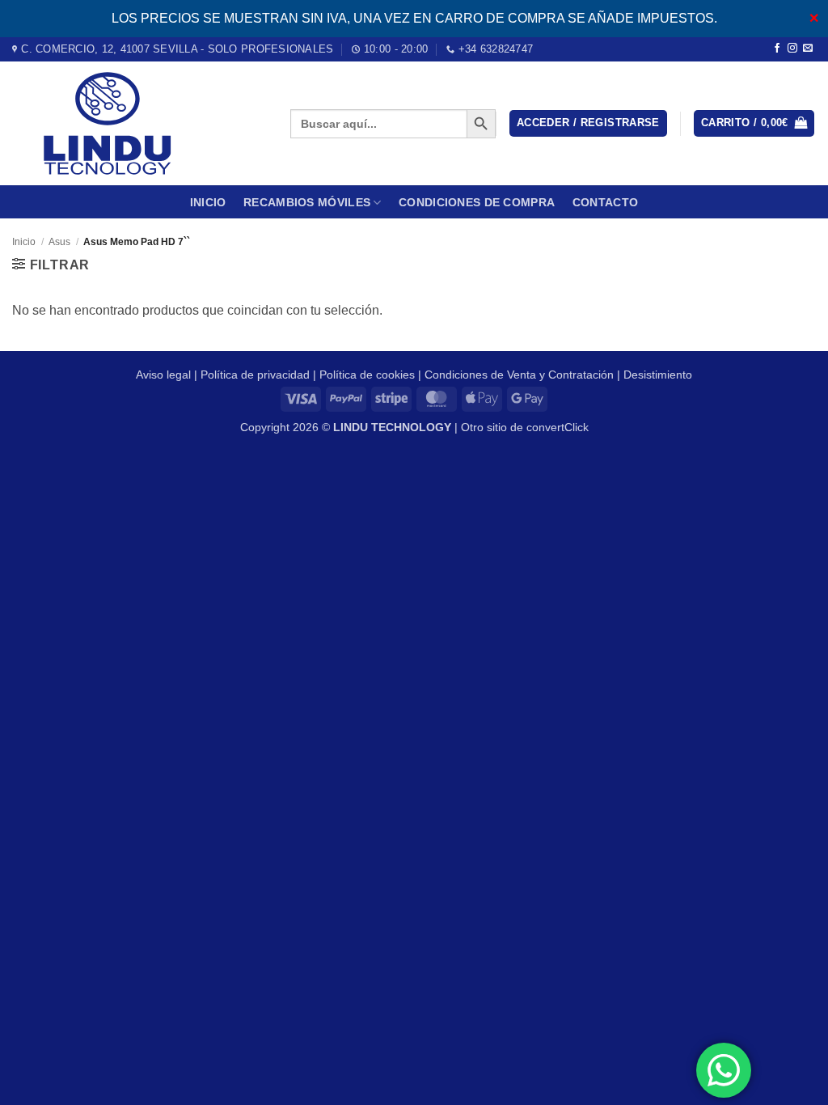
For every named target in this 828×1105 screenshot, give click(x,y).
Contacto (605, 202)
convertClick (557, 427)
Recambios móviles (306, 202)
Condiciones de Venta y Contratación (519, 374)
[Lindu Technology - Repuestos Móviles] (139, 123)
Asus (59, 242)
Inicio (208, 202)
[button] (588, 123)
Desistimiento (657, 374)
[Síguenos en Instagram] (792, 48)
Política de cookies (367, 374)
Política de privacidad (255, 374)
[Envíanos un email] (808, 48)
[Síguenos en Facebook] (777, 48)
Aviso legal (163, 374)
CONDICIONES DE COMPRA (477, 202)
